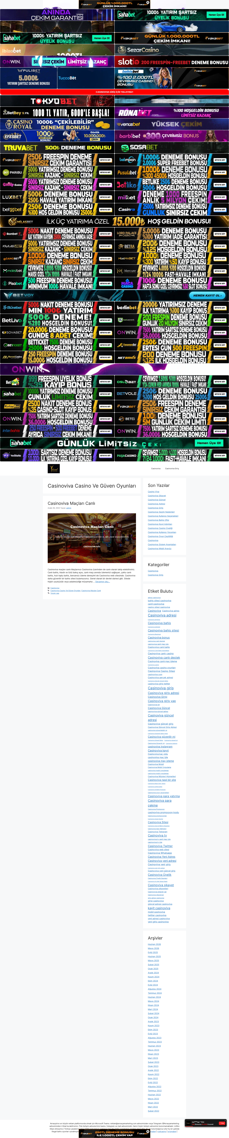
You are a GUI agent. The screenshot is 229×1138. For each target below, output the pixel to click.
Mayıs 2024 (153, 1001)
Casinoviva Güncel (157, 500)
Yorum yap (54, 593)
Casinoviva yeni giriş (159, 864)
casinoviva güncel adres (158, 711)
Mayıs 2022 (153, 1099)
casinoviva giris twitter (159, 683)
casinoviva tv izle (155, 842)
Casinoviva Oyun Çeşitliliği (160, 536)
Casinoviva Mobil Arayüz (159, 548)
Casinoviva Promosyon (156, 809)
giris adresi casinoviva (156, 898)
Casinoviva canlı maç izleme (162, 661)
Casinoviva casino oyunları (162, 667)
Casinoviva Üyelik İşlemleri (157, 878)
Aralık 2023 (153, 1021)
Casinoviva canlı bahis (159, 647)
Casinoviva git (154, 705)
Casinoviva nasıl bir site (162, 779)
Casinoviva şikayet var (157, 892)
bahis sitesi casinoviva (159, 600)
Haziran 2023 (154, 1046)
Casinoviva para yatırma (164, 796)
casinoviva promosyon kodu (163, 812)
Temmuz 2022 (155, 1090)
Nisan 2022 (153, 1103)
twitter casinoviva (157, 915)
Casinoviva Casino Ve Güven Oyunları (65, 591)
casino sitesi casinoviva (159, 607)
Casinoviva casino (153, 665)
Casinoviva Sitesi (158, 822)
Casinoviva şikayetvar (156, 895)
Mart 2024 (153, 1009)
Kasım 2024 (153, 977)
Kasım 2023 (153, 1025)
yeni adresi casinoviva (159, 918)
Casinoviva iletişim (171, 743)
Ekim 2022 (153, 1078)
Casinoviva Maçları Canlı (71, 503)
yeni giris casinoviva (158, 921)
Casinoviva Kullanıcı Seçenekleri (163, 516)
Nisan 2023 (153, 1054)
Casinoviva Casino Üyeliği (160, 528)
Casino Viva (153, 491)
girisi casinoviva (156, 901)
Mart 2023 (153, 1058)
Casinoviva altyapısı (154, 619)
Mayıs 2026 (153, 948)
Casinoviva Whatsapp (160, 853)
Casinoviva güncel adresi (161, 717)
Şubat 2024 (153, 1013)
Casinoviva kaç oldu (158, 754)
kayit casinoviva (159, 908)
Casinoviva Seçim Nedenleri (161, 512)
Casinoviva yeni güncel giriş (161, 871)
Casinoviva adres (170, 611)
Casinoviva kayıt (158, 750)
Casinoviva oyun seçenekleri (158, 793)
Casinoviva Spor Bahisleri (157, 829)
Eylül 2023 (153, 1034)
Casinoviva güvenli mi (171, 740)
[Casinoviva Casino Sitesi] (54, 468)
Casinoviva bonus (159, 637)
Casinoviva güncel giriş (160, 723)
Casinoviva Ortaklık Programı (157, 789)
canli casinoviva (156, 604)
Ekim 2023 (153, 1029)
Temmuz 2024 (155, 993)
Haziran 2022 (154, 1095)
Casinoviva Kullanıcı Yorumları (162, 532)
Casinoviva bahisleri (154, 627)
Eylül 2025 (153, 952)
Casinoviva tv (157, 835)
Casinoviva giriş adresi (163, 693)
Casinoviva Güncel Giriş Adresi (162, 727)
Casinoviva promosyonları (157, 816)
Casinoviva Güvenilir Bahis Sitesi (158, 733)
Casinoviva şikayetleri (158, 888)
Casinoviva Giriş (172, 468)
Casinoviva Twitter (160, 846)
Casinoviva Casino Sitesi (161, 671)
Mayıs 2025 (153, 960)
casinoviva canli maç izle (158, 644)
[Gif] (114, 221)
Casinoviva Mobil (156, 764)
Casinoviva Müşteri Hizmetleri (162, 776)
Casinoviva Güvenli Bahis (155, 740)
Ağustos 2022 (154, 1086)
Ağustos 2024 (154, 989)
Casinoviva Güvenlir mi (156, 743)
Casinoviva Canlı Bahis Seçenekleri (158, 650)
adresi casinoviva (154, 598)
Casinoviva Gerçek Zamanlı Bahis (158, 681)
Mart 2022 (153, 1107)
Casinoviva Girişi (157, 696)
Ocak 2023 (153, 1066)
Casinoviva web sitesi (158, 849)
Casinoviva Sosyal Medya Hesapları (159, 826)
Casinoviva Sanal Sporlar (155, 819)
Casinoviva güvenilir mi (161, 736)
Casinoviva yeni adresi (162, 860)
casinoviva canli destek (156, 641)
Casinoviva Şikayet (157, 496)
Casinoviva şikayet (161, 885)
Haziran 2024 (154, 997)
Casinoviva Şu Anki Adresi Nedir (157, 881)
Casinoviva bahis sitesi (163, 630)
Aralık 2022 (153, 1070)
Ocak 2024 (153, 1017)
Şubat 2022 (153, 1111)
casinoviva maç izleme (161, 760)
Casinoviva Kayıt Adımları (160, 524)
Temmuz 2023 (155, 1042)
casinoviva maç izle (158, 757)
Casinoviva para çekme (160, 803)
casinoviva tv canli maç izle (159, 839)
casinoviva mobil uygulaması (158, 770)
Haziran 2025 (154, 956)
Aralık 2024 (153, 973)
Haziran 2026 (154, 944)
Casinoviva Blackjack (154, 634)
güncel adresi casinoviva (160, 904)
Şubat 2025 (153, 964)
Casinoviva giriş (161, 688)
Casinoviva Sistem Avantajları (162, 544)
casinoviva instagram (160, 746)
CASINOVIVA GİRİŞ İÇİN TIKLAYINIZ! (114, 92)
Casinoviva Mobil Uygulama (159, 767)
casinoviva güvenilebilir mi (157, 730)
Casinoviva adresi (162, 615)
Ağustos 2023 (154, 1038)
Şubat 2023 (153, 1062)
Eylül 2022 (153, 1082)
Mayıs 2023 (153, 1050)
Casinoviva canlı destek (164, 657)
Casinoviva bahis (159, 623)
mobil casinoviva (156, 912)
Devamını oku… (102, 581)
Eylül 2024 (153, 985)
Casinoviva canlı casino (161, 653)
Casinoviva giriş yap (162, 701)
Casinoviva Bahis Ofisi (158, 520)
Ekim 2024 (153, 981)
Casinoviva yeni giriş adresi (156, 868)
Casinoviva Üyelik (159, 874)
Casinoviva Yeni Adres (161, 856)
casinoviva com (155, 674)
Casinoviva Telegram (157, 831)
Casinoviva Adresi (156, 504)
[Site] (57, 160)
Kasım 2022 (153, 1074)
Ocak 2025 (153, 969)
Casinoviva (155, 468)
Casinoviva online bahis (155, 786)
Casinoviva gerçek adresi (160, 677)
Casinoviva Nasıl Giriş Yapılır (156, 783)
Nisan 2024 (153, 1005)
